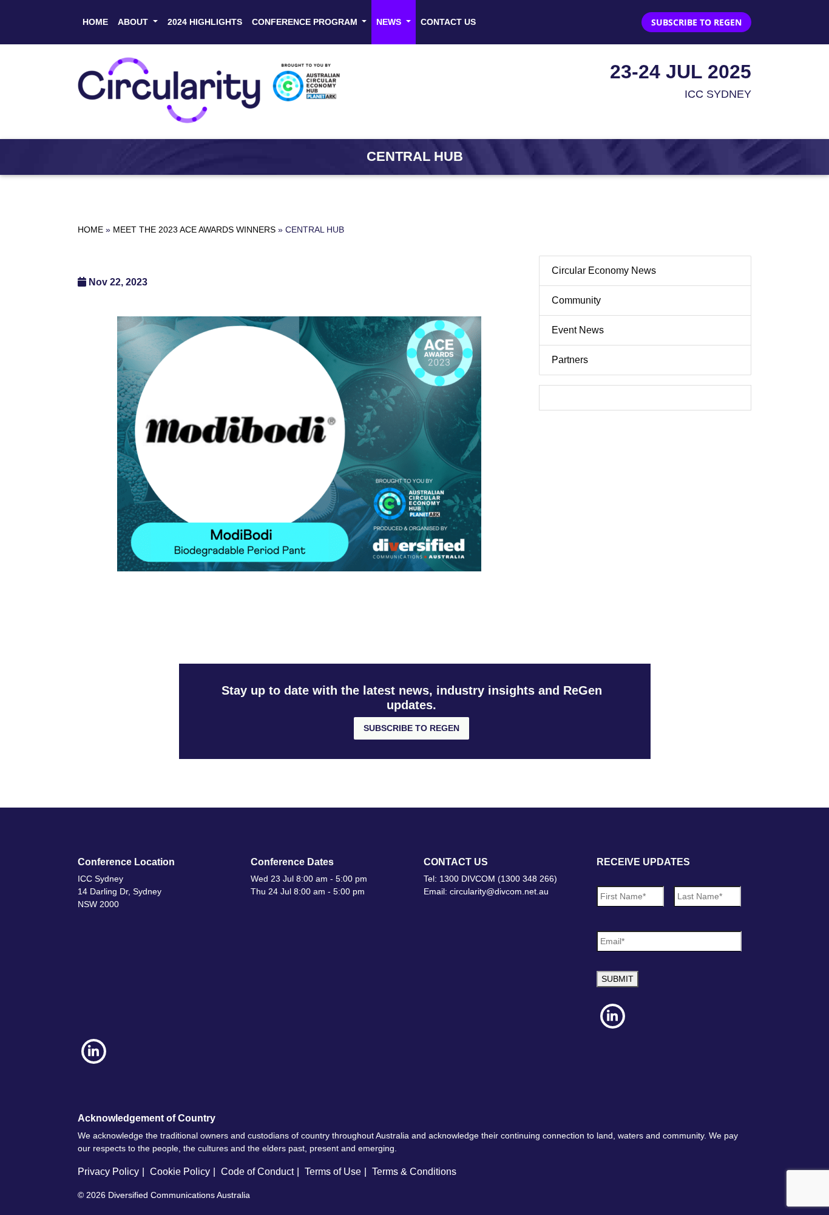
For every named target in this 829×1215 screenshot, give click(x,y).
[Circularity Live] (213, 90)
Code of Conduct (257, 1171)
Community (576, 300)
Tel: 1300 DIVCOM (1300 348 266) (490, 878)
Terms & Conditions (414, 1171)
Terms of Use (333, 1171)
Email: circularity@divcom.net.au (486, 891)
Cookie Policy (180, 1171)
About (134, 22)
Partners (570, 360)
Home (95, 22)
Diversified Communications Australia (179, 1195)
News (390, 22)
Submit (617, 979)
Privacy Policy (108, 1171)
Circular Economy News (604, 270)
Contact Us (448, 22)
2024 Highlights (204, 22)
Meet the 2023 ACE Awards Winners (194, 229)
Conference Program (306, 22)
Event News (578, 330)
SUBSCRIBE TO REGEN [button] (696, 22)
